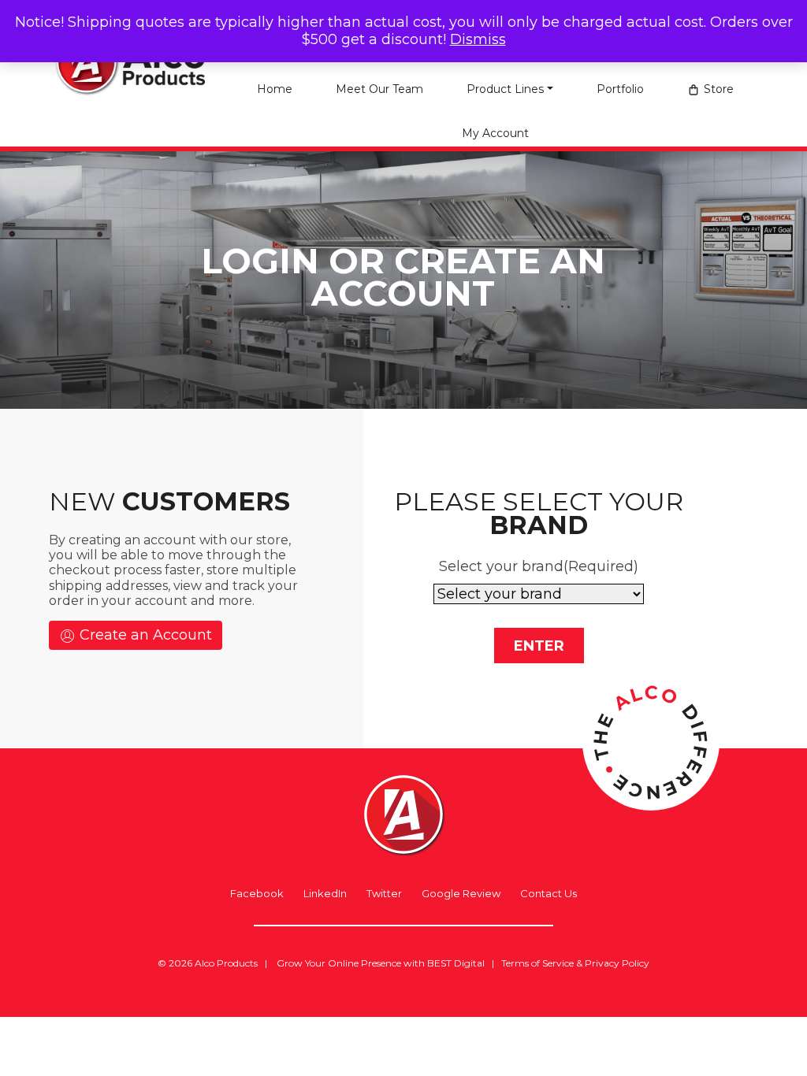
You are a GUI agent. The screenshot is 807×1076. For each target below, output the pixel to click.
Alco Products (226, 963)
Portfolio (620, 89)
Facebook (257, 894)
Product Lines (505, 89)
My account (495, 133)
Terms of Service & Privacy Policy (575, 963)
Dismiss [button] (478, 39)
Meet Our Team (379, 89)
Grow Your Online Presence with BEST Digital (381, 963)
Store (719, 89)
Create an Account (144, 635)
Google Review (461, 894)
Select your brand (538, 566)
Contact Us (548, 894)
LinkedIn (325, 894)
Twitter (384, 894)
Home (274, 89)
